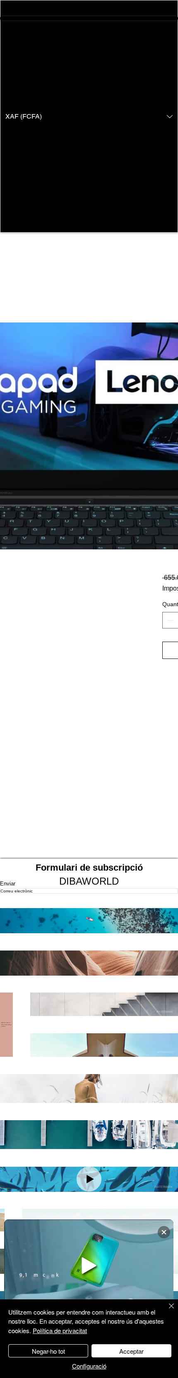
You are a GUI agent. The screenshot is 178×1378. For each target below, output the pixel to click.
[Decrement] (169, 620)
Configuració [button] (89, 1366)
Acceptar (131, 1351)
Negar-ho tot (48, 1351)
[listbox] (89, 116)
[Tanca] (166, 1311)
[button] (89, 116)
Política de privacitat (60, 1330)
